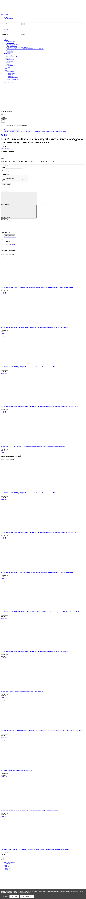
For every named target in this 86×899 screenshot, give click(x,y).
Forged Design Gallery (13, 44)
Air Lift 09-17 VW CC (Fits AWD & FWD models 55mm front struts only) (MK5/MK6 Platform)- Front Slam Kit (33, 446)
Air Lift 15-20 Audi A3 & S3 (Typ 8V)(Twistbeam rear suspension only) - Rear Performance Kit (28, 366)
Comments (5, 174)
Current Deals (11, 73)
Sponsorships (10, 71)
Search (4, 23)
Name (4, 167)
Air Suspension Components (15, 55)
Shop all (9, 50)
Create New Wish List (10, 237)
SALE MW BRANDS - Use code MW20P (18, 47)
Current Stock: (4, 191)
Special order (10, 43)
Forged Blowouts (12, 46)
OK (2, 859)
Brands (6, 869)
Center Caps (10, 59)
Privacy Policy (8, 863)
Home (5, 38)
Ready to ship (11, 41)
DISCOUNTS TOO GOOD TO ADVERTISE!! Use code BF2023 (25, 49)
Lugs (8, 62)
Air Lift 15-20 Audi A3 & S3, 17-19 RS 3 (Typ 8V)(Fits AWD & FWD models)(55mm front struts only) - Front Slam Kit (34, 327)
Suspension (7, 53)
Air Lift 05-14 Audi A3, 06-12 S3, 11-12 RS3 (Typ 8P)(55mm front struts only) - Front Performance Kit (30, 810)
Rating (4, 165)
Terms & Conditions (12, 77)
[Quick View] (4, 257)
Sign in (6, 82)
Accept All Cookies (26, 896)
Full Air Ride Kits (12, 56)
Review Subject (6, 171)
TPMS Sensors (11, 65)
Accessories (7, 58)
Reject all (14, 896)
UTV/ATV (10, 52)
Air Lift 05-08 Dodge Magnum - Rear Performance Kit (16, 770)
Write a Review (5, 148)
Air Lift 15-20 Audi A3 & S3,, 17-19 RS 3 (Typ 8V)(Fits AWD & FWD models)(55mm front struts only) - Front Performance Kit (37, 287)
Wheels (6, 40)
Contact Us (10, 76)
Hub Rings (10, 61)
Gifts (8, 67)
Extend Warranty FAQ (13, 79)
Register (12, 82)
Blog (5, 68)
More (5, 70)
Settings (5, 896)
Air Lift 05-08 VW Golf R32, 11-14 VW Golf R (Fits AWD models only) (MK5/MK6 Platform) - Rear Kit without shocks (35, 849)
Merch (9, 64)
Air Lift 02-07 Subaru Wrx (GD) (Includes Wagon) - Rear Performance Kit (22, 691)
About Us (10, 74)
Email (4, 169)
